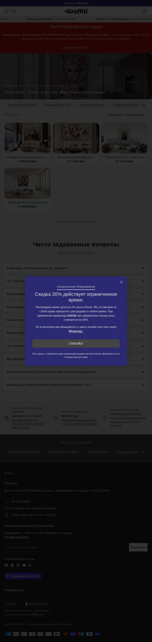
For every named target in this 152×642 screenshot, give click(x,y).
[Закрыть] (121, 282)
